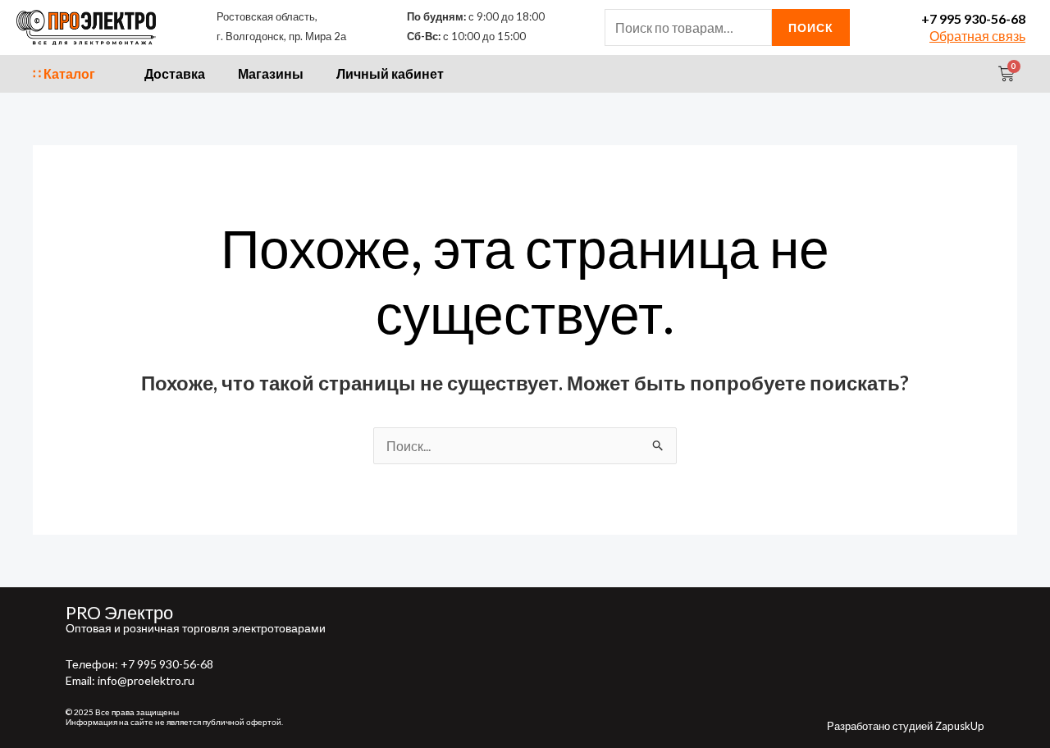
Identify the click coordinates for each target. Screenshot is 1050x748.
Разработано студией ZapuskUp (905, 725)
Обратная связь (977, 35)
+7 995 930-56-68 (973, 18)
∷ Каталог (64, 73)
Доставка (174, 73)
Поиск (810, 27)
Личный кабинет (390, 73)
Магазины (271, 73)
